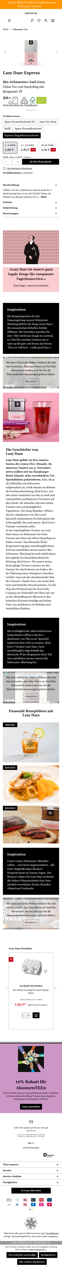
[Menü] (9, 20)
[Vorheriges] (5, 51)
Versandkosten (52, 1233)
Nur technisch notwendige (22, 1255)
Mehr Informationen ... (38, 1249)
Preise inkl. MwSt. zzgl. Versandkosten (20, 105)
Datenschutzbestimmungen (22, 374)
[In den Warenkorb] (36, 1015)
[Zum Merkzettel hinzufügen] (46, 971)
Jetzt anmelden (31, 1106)
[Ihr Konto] (45, 20)
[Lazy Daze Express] (31, 51)
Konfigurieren (48, 1255)
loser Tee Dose (48, 122)
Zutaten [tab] (7, 202)
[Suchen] (32, 20)
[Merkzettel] (38, 20)
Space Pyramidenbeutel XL (19, 122)
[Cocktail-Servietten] (31, 966)
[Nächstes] (57, 51)
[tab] (30, 190)
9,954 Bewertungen (31, 1148)
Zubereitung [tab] (10, 207)
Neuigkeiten (10, 1182)
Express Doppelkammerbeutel (21, 135)
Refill (7, 128)
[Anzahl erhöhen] (18, 162)
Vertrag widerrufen (31, 1190)
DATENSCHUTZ (42, 1242)
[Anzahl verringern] (6, 162)
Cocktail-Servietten (31, 985)
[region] (31, 51)
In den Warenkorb (40, 161)
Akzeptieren (31, 381)
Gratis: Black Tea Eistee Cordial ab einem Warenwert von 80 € (32, 4)
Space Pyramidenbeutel (28, 128)
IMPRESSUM (25, 1242)
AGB (14, 1242)
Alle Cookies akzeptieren (32, 1262)
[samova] (31, 13)
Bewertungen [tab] (11, 213)
